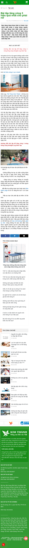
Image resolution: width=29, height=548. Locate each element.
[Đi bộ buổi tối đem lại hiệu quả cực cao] (5, 356)
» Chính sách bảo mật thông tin (16, 537)
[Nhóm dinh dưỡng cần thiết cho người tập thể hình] (5, 372)
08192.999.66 (4, 544)
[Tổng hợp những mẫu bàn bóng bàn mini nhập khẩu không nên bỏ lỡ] (14, 253)
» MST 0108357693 (5, 537)
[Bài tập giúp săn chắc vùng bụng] (5, 388)
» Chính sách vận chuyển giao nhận (14, 538)
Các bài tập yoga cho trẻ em (19, 404)
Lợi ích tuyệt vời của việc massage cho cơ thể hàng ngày (19, 344)
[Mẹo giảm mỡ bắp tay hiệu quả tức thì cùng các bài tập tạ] (5, 396)
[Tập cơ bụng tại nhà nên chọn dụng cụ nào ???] (5, 365)
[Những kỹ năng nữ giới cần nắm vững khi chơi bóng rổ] (5, 412)
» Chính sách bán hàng (17, 539)
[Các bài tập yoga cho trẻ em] (5, 405)
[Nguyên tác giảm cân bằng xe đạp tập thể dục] (5, 338)
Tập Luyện (26, 20)
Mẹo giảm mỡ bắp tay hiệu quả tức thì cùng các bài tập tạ (19, 396)
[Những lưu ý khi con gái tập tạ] (5, 381)
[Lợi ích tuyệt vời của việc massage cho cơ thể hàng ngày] (5, 344)
